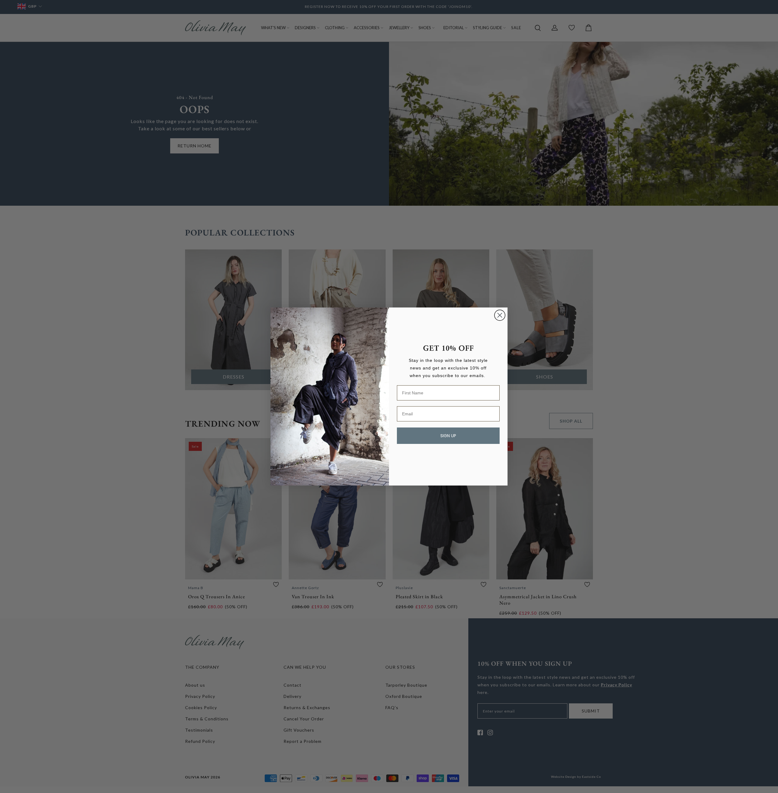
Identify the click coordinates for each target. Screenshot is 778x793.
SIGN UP (448, 436)
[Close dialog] (499, 315)
